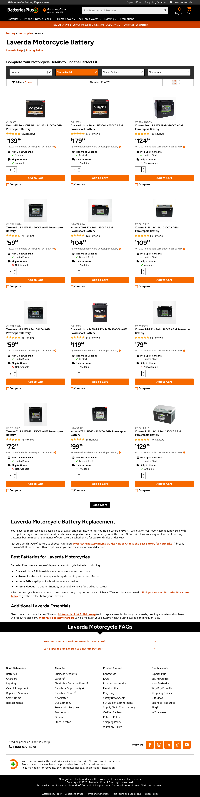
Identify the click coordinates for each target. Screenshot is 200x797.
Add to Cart (35, 178)
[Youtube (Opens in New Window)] (187, 745)
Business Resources (163, 702)
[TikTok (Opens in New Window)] (177, 745)
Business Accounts (181, 2)
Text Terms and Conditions (127, 793)
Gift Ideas (157, 698)
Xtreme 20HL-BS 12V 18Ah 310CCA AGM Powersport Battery (159, 127)
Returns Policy (111, 717)
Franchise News (64, 693)
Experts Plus (134, 2)
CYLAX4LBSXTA (14, 326)
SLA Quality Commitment (118, 702)
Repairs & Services (17, 693)
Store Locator (63, 722)
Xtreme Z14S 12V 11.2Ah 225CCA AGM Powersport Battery (158, 433)
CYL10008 (11, 122)
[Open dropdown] (55, 146)
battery (10, 33)
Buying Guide (34, 50)
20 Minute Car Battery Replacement (29, 2)
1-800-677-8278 (24, 747)
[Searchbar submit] (165, 10)
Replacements (14, 702)
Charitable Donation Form (70, 683)
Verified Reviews (112, 712)
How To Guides (161, 683)
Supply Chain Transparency (119, 707)
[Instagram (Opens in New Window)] (159, 745)
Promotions (62, 712)
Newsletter (61, 698)
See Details (142, 24)
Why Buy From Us (162, 688)
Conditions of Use (74, 793)
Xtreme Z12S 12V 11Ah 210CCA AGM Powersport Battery (157, 229)
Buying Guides (160, 678)
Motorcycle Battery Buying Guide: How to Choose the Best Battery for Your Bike (123, 543)
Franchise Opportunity (68, 688)
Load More (100, 505)
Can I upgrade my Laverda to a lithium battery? (73, 648)
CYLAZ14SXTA (142, 427)
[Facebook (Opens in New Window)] (150, 745)
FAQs (14, 50)
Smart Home (13, 698)
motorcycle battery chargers (56, 617)
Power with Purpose (67, 707)
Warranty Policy (112, 727)
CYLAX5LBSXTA (14, 223)
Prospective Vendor (114, 683)
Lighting (11, 683)
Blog (155, 707)
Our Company (63, 702)
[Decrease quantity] (15, 171)
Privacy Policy (151, 793)
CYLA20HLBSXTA (143, 122)
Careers (60, 678)
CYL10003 (76, 326)
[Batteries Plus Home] (23, 11)
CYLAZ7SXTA (77, 427)
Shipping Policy (112, 722)
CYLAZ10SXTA (78, 223)
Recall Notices (111, 688)
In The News (159, 712)
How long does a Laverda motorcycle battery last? (74, 641)
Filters (20, 82)
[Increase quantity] (15, 168)
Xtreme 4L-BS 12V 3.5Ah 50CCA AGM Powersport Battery (28, 331)
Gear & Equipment (17, 688)
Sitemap (59, 717)
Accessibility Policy (52, 793)
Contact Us (109, 674)
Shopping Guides (162, 693)
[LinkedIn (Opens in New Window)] (168, 745)
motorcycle (25, 33)
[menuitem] (14, 19)
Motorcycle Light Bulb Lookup (77, 614)
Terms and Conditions (98, 793)
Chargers (11, 678)
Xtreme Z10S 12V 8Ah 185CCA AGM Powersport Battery (92, 229)
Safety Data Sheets (114, 698)
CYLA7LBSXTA (13, 427)
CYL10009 (76, 122)
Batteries (11, 674)
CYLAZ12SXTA (142, 223)
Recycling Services (155, 2)
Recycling (108, 693)
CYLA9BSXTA (141, 326)
